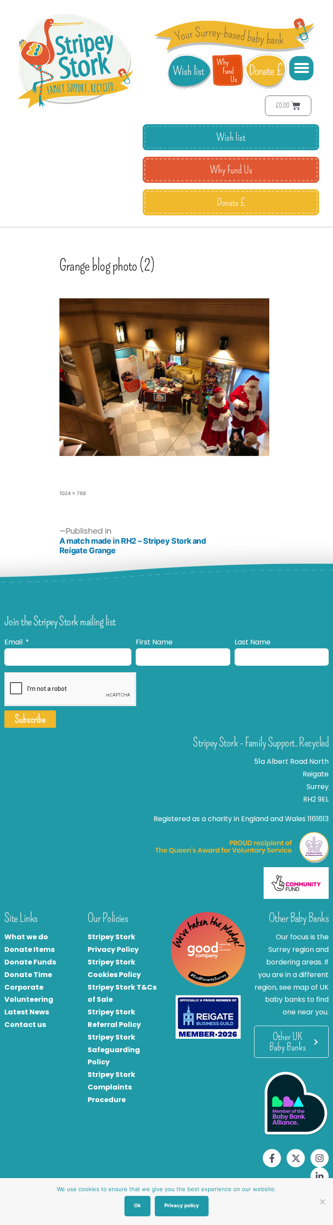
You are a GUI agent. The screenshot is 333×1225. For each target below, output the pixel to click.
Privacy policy (181, 1205)
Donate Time (28, 975)
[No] (322, 1201)
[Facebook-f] (272, 1158)
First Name (154, 642)
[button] (301, 68)
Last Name (253, 642)
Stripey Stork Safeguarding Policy (114, 1049)
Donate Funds (30, 962)
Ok (137, 1205)
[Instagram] (319, 1158)
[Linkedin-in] (319, 1176)
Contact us (25, 1025)
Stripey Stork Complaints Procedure (111, 1087)
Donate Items (29, 949)
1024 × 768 (72, 493)
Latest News (26, 1012)
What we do (26, 937)
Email (14, 642)
